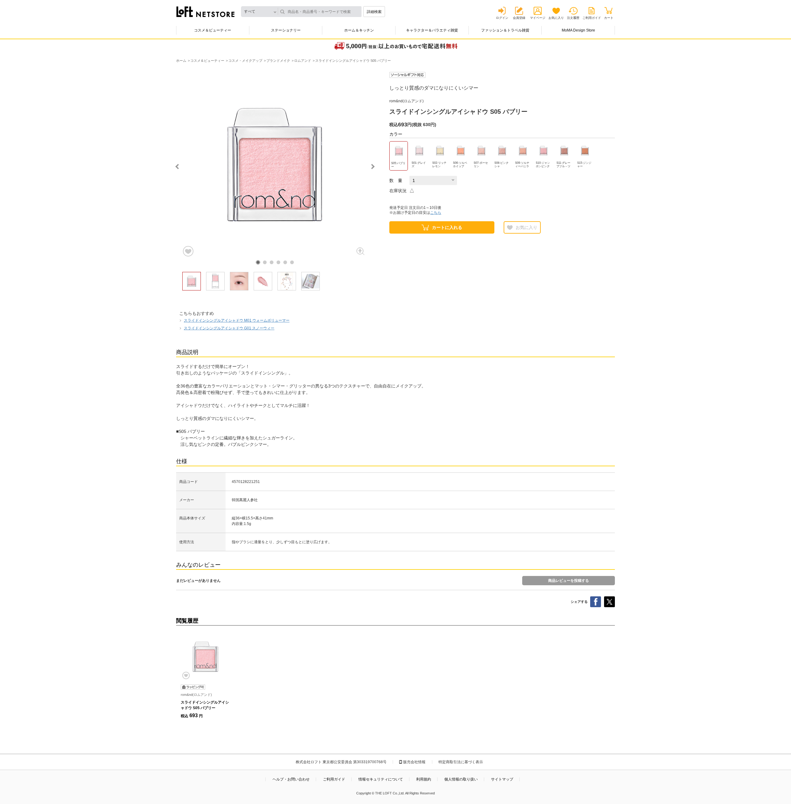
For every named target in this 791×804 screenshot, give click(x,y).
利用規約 (423, 779)
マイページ (537, 17)
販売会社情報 (414, 762)
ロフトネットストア (205, 11)
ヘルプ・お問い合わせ (291, 779)
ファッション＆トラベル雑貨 (505, 30)
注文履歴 (573, 17)
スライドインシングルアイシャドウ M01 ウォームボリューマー (237, 320)
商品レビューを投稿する (568, 580)
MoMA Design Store (578, 30)
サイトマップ (502, 779)
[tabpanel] (275, 164)
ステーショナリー (286, 30)
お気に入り (556, 17)
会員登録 (519, 17)
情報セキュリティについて (380, 779)
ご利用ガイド (591, 17)
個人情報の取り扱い (461, 779)
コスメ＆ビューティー (212, 30)
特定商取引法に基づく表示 (460, 762)
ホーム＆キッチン (359, 30)
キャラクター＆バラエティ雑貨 (432, 30)
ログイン (502, 17)
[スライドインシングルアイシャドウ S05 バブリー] (205, 656)
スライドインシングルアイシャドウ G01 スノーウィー (229, 328)
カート (608, 17)
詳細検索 (374, 12)
